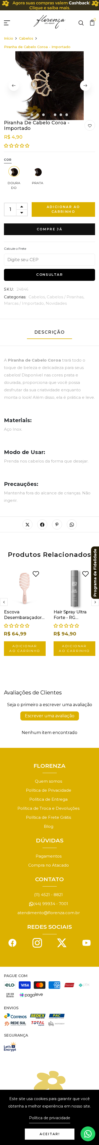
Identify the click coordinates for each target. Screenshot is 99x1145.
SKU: (9, 289)
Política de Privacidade (48, 790)
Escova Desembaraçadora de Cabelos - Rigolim (24, 620)
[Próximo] (85, 85)
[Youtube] (86, 942)
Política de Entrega (48, 799)
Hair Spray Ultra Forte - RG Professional (70, 617)
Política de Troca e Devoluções (48, 808)
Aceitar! (50, 1134)
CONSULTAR (49, 274)
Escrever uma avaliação (49, 715)
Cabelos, (38, 296)
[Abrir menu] (13, 22)
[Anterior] (13, 85)
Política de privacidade (49, 1118)
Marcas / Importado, (25, 303)
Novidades (56, 303)
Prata (37, 183)
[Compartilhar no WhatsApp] (72, 524)
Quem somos (48, 781)
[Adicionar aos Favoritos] (90, 125)
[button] (16, 145)
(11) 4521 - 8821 (48, 894)
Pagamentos (49, 856)
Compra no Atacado (48, 865)
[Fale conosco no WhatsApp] (88, 1133)
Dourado (14, 185)
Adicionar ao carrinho (63, 209)
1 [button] (32, 115)
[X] (62, 942)
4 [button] (50, 115)
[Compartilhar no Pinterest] (57, 524)
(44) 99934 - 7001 (50, 903)
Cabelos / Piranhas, (65, 296)
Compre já (50, 229)
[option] (49, 85)
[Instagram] (37, 942)
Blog (48, 826)
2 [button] (38, 115)
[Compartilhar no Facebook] (42, 524)
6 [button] (61, 115)
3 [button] (44, 115)
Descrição (49, 332)
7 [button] (67, 115)
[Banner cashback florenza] (49, 5)
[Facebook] (12, 942)
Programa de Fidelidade (95, 573)
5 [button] (55, 115)
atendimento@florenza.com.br (48, 912)
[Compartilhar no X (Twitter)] (27, 524)
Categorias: (15, 296)
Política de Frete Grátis (48, 817)
